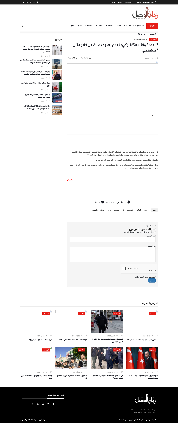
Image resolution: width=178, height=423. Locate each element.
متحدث (116, 210)
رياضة (110, 25)
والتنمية (95, 210)
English (112, 2)
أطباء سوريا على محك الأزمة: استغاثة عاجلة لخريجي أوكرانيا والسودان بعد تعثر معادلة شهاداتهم (36, 49)
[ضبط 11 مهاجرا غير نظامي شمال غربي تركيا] (71, 312)
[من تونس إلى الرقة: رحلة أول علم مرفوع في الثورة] (57, 91)
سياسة (128, 25)
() (124, 201)
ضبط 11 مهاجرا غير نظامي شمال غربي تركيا (73, 340)
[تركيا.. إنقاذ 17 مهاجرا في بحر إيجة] (36, 312)
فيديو (80, 25)
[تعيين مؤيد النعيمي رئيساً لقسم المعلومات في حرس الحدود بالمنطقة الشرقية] (57, 68)
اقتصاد (120, 2)
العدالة (102, 210)
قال (123, 210)
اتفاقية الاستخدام (139, 420)
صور (72, 25)
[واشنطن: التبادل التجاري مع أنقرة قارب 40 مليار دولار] (36, 348)
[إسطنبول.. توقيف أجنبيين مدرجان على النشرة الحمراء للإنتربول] (107, 332)
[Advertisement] (65, 13)
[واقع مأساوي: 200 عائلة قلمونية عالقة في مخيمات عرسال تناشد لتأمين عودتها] (57, 114)
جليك (146, 210)
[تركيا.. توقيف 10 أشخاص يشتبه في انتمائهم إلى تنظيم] (107, 368)
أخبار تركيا (142, 33)
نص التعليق (152, 246)
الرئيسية (152, 25)
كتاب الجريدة (140, 25)
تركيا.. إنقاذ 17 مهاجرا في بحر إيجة (40, 340)
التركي (138, 210)
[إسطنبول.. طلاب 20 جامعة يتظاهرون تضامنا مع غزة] (71, 368)
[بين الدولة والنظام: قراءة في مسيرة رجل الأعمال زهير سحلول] (57, 102)
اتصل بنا (121, 420)
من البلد (101, 25)
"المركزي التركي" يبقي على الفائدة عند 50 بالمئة (142, 340)
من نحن (148, 420)
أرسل (152, 280)
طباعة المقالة (71, 58)
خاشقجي (130, 210)
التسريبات (128, 2)
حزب (109, 210)
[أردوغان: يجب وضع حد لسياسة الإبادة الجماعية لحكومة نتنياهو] (142, 368)
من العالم (90, 25)
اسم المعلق (151, 236)
